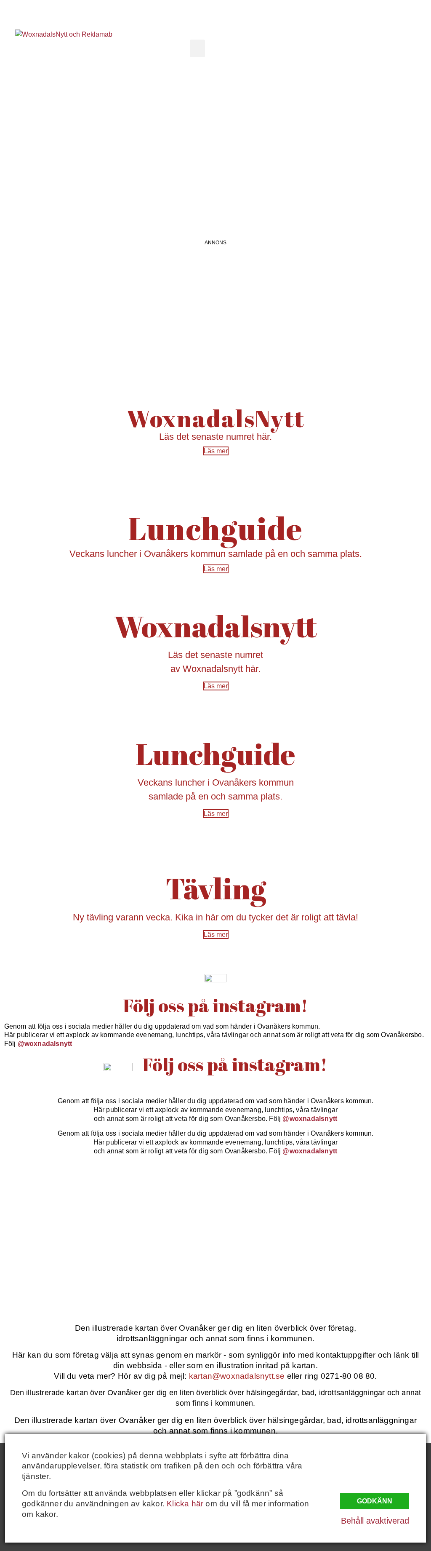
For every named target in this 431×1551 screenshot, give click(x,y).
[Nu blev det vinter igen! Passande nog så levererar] (161, 1268)
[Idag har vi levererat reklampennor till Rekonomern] (161, 1205)
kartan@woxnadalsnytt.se (237, 1376)
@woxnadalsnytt (45, 1043)
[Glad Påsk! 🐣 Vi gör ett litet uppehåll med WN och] (52, 1268)
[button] (197, 48)
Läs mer (216, 451)
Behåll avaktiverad (375, 1520)
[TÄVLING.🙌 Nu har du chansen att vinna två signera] (52, 1205)
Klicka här (185, 1503)
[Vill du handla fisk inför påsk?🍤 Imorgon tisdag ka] (270, 1268)
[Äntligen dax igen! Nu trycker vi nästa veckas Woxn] (270, 1205)
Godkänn (374, 1501)
